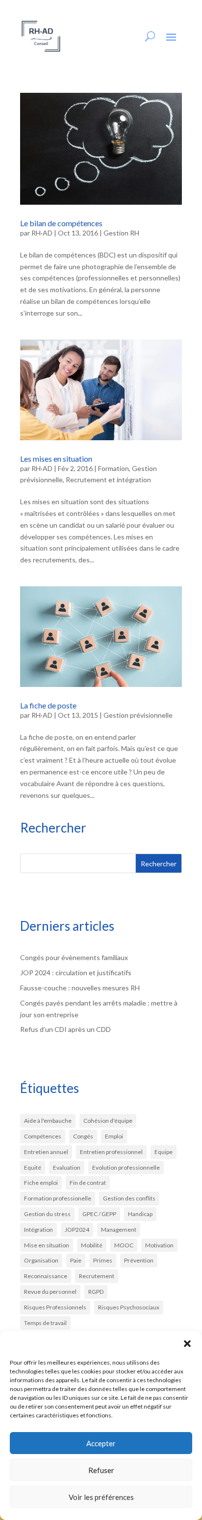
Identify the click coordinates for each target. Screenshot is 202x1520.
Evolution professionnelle (126, 1167)
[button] (187, 1344)
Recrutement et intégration (108, 479)
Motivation (159, 1245)
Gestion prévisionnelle (138, 715)
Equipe (163, 1152)
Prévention (138, 1260)
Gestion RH (121, 233)
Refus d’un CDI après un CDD (65, 1029)
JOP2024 (77, 1229)
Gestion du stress (47, 1214)
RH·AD (41, 233)
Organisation (41, 1260)
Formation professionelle (57, 1198)
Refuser (101, 1470)
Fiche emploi (41, 1182)
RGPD (95, 1291)
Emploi (114, 1136)
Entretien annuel (46, 1152)
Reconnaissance (45, 1276)
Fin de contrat (88, 1182)
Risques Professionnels (55, 1307)
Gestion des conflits (129, 1198)
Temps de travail (45, 1323)
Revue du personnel (50, 1291)
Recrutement (96, 1276)
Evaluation (66, 1167)
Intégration (38, 1229)
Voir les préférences (101, 1497)
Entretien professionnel (111, 1152)
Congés (83, 1136)
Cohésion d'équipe (107, 1120)
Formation (113, 468)
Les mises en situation (56, 458)
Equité (32, 1167)
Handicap (140, 1214)
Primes (102, 1260)
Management (118, 1229)
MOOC (123, 1245)
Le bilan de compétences (61, 223)
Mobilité (91, 1245)
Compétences (42, 1136)
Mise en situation (46, 1245)
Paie (75, 1260)
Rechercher (159, 863)
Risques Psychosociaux (128, 1307)
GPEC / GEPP (99, 1214)
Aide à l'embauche (48, 1120)
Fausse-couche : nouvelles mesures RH (80, 988)
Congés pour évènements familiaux (74, 957)
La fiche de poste (48, 705)
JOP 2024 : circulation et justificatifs (75, 972)
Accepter (101, 1443)
